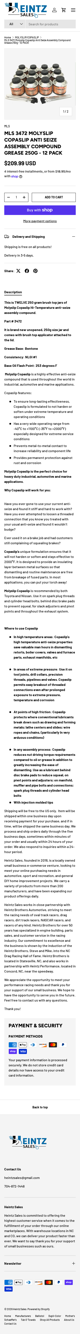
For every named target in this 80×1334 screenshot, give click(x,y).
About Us (69, 1319)
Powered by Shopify (39, 1309)
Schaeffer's (10, 1319)
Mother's (70, 1315)
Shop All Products (50, 1319)
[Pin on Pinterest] (35, 271)
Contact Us (10, 1323)
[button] (63, 10)
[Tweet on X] (18, 271)
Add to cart (54, 197)
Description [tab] (13, 292)
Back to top (40, 1107)
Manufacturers (23, 1315)
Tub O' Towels (28, 1319)
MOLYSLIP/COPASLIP (27, 37)
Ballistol (39, 1315)
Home (7, 37)
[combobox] (40, 24)
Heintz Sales (19, 1309)
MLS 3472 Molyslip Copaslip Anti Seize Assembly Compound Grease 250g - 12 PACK (37, 41)
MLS (7, 126)
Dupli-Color (54, 1315)
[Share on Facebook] (27, 271)
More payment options (40, 221)
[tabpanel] (40, 655)
